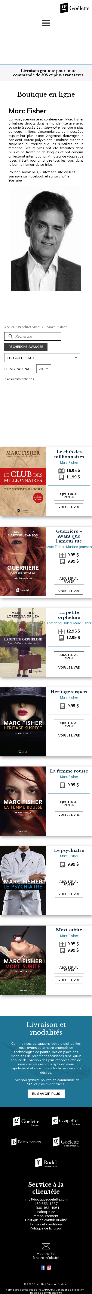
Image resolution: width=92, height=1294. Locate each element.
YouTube (15, 180)
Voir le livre (69, 507)
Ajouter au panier (69, 495)
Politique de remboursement (46, 1214)
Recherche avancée (26, 347)
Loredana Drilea (59, 623)
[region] (46, 1258)
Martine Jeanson (79, 546)
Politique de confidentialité (46, 1220)
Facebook (36, 176)
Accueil (9, 327)
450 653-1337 (46, 1203)
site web (64, 172)
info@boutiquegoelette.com (46, 1199)
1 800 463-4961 (46, 1207)
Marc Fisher (69, 462)
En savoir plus (46, 1093)
